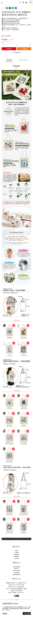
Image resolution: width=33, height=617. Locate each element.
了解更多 (7, 610)
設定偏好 (4, 613)
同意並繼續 (27, 613)
